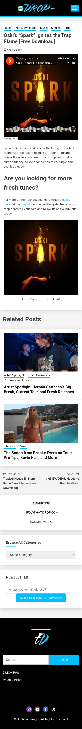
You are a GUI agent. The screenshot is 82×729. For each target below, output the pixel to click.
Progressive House (16, 380)
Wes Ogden (14, 49)
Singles (56, 28)
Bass (7, 28)
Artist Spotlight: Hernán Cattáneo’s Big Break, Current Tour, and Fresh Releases (39, 389)
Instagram (29, 709)
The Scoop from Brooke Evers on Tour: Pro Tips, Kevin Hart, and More (38, 455)
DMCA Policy (12, 672)
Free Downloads (25, 28)
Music (43, 28)
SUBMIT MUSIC (41, 522)
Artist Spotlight (14, 375)
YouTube (37, 709)
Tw (54, 709)
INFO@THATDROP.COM (41, 512)
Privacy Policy (12, 679)
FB (45, 709)
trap (63, 148)
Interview (10, 446)
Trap (67, 28)
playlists (26, 204)
